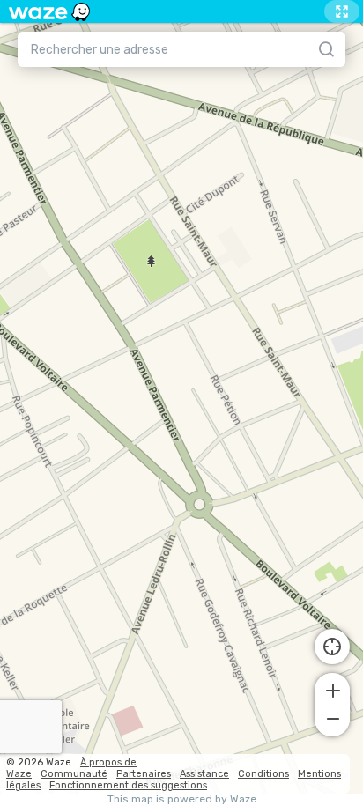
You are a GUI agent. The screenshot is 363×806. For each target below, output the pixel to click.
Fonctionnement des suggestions (128, 785)
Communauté (74, 774)
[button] (332, 689)
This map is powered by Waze (181, 799)
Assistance (204, 774)
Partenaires (143, 774)
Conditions (263, 774)
